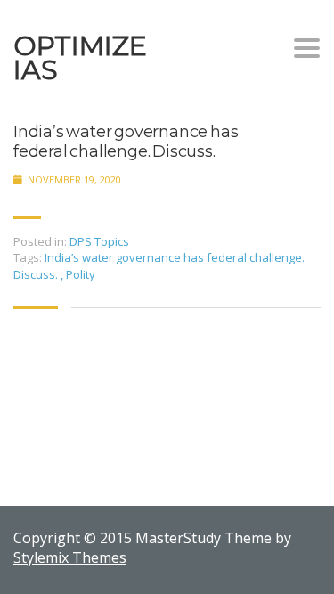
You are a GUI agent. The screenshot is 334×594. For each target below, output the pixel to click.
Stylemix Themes (69, 557)
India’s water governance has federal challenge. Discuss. (125, 142)
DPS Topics (99, 241)
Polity (80, 274)
